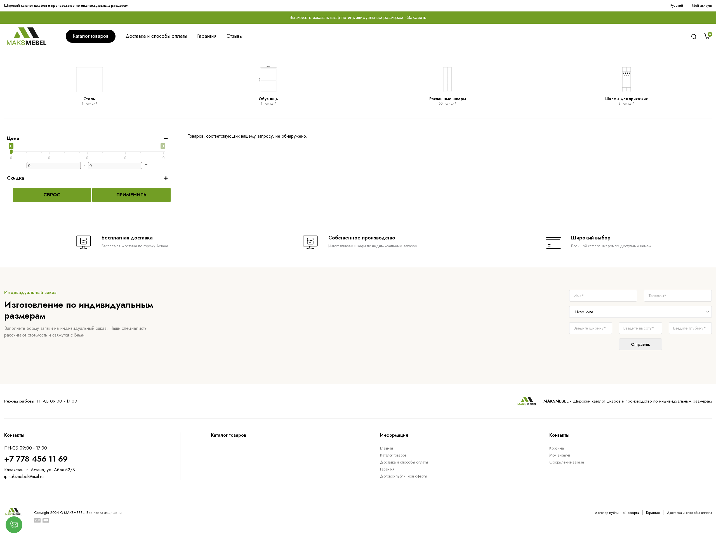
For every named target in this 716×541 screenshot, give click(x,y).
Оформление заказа (566, 462)
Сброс (51, 194)
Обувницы (269, 99)
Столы (89, 99)
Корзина (556, 448)
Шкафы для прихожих (626, 99)
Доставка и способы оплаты (156, 36)
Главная (386, 448)
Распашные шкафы (447, 99)
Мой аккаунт (702, 5)
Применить (131, 194)
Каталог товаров (91, 36)
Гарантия (206, 36)
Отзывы (235, 36)
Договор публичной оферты (403, 476)
